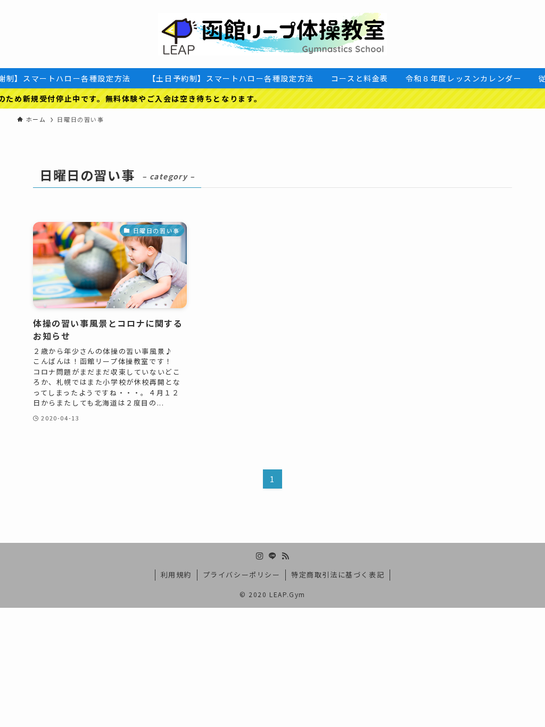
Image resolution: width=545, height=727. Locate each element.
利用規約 (176, 574)
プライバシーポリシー (241, 574)
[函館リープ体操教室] (272, 34)
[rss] (285, 556)
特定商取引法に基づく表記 (337, 574)
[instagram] (260, 556)
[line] (272, 556)
